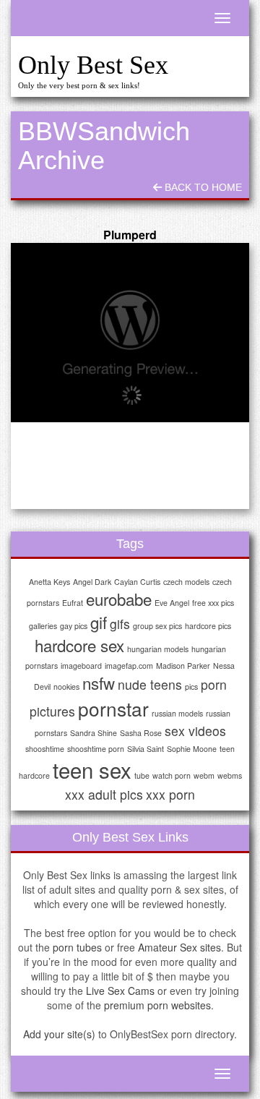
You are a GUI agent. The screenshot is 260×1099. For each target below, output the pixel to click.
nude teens (150, 684)
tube (142, 775)
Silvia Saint (145, 748)
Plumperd (130, 234)
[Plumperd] (130, 332)
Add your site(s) (59, 1034)
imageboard (81, 665)
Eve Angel (172, 602)
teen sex (92, 769)
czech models (186, 581)
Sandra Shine (93, 732)
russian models (177, 713)
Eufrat (72, 602)
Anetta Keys (49, 581)
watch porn (171, 775)
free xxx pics (213, 602)
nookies (66, 686)
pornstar (113, 708)
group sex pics (157, 625)
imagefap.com (129, 665)
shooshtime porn (95, 748)
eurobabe (119, 598)
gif (98, 621)
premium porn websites (157, 1005)
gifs (120, 624)
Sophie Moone (192, 748)
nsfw (98, 682)
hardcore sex (79, 645)
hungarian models (157, 648)
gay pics (73, 625)
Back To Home (202, 187)
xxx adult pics (104, 794)
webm (204, 775)
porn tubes (77, 947)
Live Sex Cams (120, 990)
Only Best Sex (93, 65)
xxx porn (170, 794)
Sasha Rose (141, 732)
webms (229, 775)
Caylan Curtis (137, 581)
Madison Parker (183, 665)
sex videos (195, 731)
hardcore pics (208, 625)
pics (191, 686)
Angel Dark (92, 581)
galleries (43, 625)
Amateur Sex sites (179, 947)
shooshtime (44, 748)
